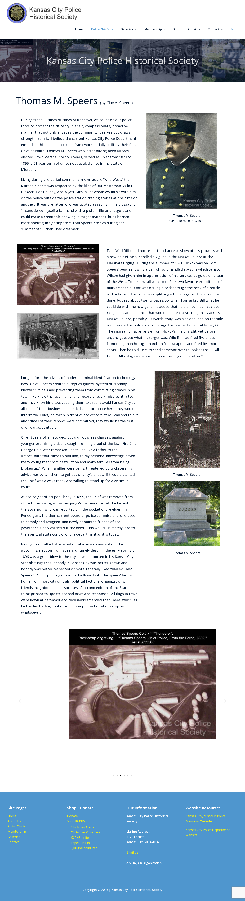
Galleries (14, 837)
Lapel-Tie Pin (80, 843)
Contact (13, 842)
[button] (232, 29)
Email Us (132, 852)
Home (12, 816)
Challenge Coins (82, 827)
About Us (14, 821)
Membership (17, 831)
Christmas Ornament (86, 832)
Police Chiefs (17, 826)
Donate (72, 816)
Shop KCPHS (76, 821)
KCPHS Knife (80, 838)
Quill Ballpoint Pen (84, 848)
